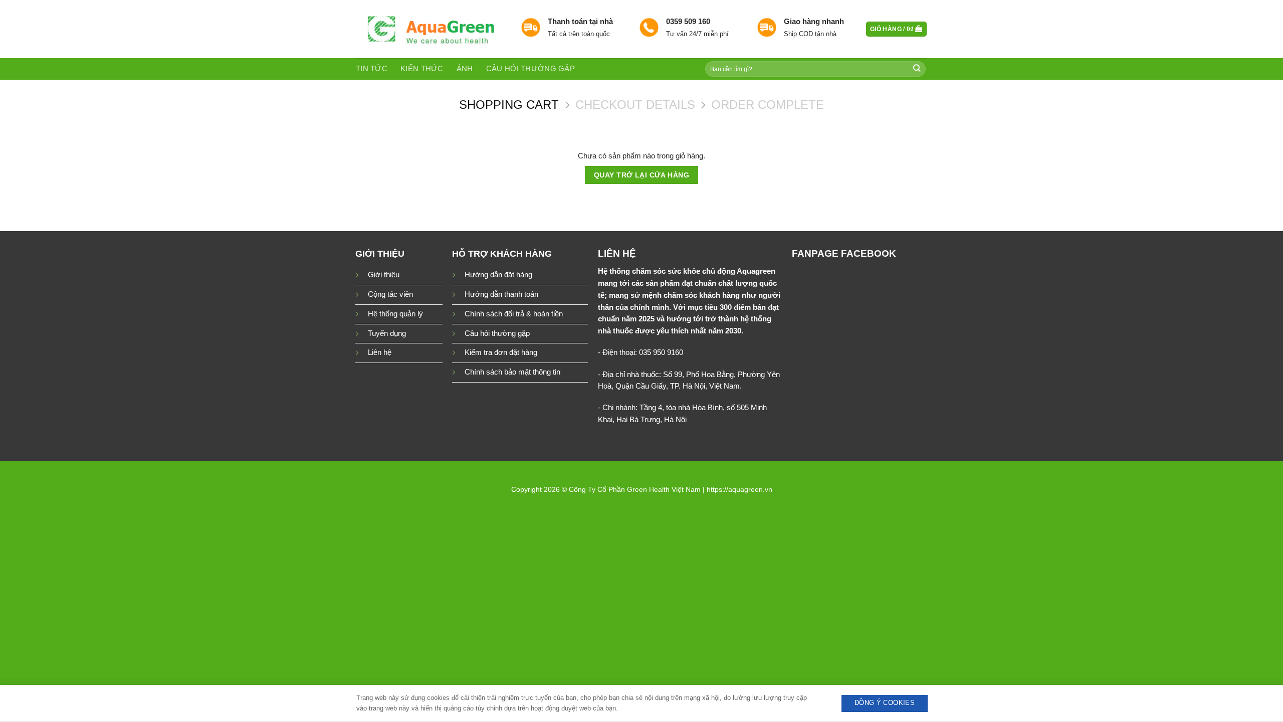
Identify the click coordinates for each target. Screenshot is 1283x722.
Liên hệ (379, 352)
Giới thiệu (383, 275)
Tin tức (371, 69)
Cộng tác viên (390, 294)
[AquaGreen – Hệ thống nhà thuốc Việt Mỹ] (431, 29)
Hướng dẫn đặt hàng (498, 275)
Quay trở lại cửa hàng (641, 175)
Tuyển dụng (387, 333)
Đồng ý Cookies (884, 702)
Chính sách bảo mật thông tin (512, 372)
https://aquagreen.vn (739, 489)
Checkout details (635, 104)
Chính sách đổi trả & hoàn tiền (514, 314)
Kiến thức (422, 69)
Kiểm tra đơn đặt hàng (501, 352)
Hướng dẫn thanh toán (501, 294)
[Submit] (917, 69)
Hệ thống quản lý (395, 314)
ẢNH (465, 69)
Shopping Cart (509, 104)
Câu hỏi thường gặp (530, 69)
